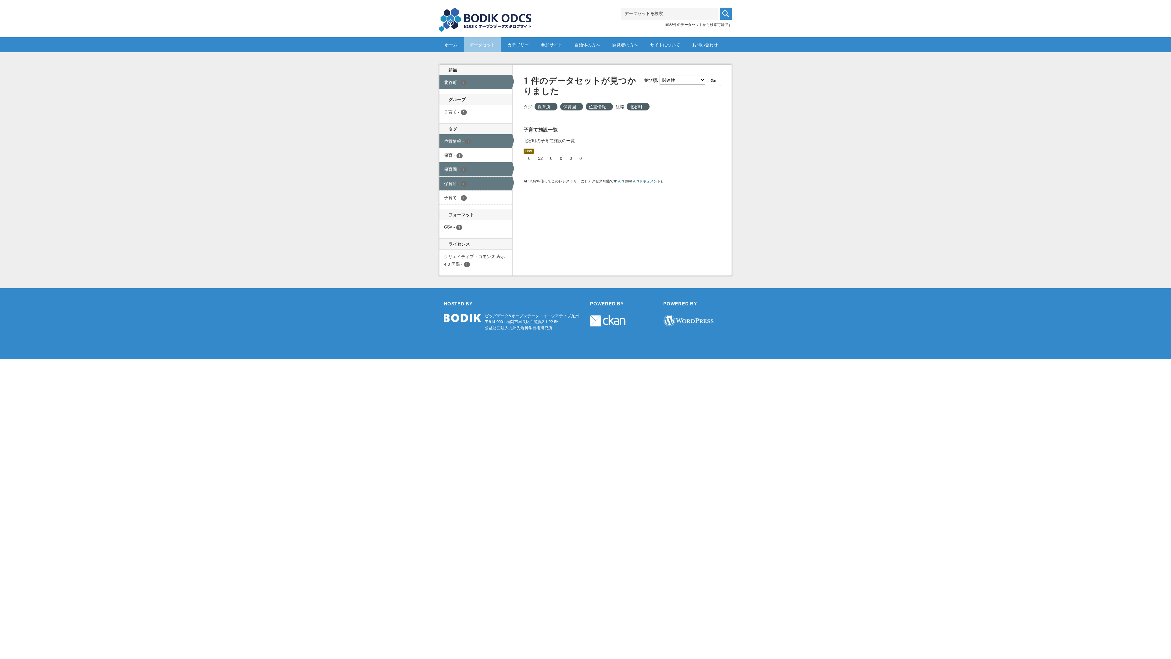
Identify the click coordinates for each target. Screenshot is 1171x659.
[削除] (553, 106)
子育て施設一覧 (541, 129)
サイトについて (665, 44)
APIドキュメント (647, 180)
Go (714, 80)
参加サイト (551, 44)
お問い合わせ (705, 44)
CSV (528, 151)
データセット (482, 44)
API (621, 180)
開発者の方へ (625, 44)
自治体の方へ (587, 44)
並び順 (650, 80)
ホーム (451, 44)
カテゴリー (518, 44)
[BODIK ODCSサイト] (485, 15)
